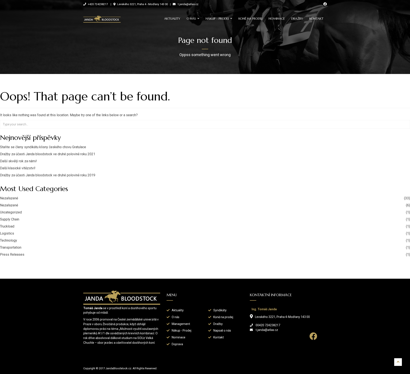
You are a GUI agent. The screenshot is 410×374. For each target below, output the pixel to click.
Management (181, 324)
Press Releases (12, 254)
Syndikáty (220, 310)
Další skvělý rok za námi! (18, 161)
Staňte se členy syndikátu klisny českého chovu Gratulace (43, 147)
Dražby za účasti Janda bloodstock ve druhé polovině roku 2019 (47, 175)
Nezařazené (9, 198)
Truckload (7, 226)
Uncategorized (11, 212)
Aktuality (172, 18)
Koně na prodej (250, 18)
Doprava (177, 344)
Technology (8, 240)
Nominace (277, 18)
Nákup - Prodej (181, 330)
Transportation (10, 247)
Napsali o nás (222, 330)
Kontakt (316, 18)
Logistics (7, 233)
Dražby (297, 18)
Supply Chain (9, 219)
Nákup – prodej (217, 18)
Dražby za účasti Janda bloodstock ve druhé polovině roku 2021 (47, 154)
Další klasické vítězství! (17, 168)
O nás (191, 18)
